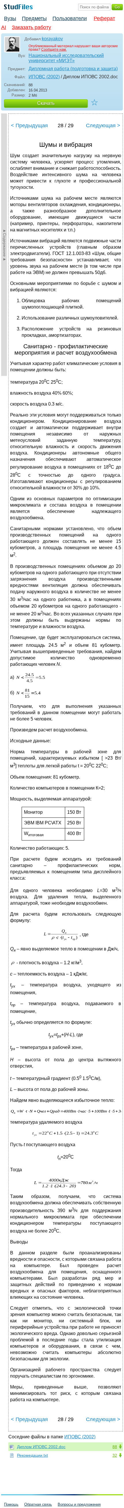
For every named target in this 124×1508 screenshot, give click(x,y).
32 (114, 1455)
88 (114, 1446)
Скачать (46, 103)
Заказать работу (31, 27)
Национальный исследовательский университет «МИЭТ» (66, 58)
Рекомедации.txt (32, 1455)
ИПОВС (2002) (44, 76)
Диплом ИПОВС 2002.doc (41, 1446)
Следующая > (103, 125)
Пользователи (69, 18)
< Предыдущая (29, 125)
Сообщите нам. (54, 49)
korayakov (52, 38)
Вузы (10, 18)
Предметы (34, 18)
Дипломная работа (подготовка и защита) (73, 68)
